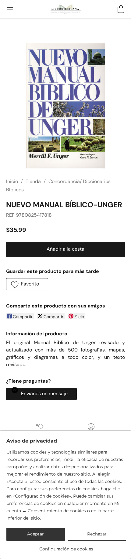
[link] (66, 547)
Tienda (33, 181)
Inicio (12, 181)
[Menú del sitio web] (10, 9)
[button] (65, 9)
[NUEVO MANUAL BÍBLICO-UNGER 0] (65, 105)
